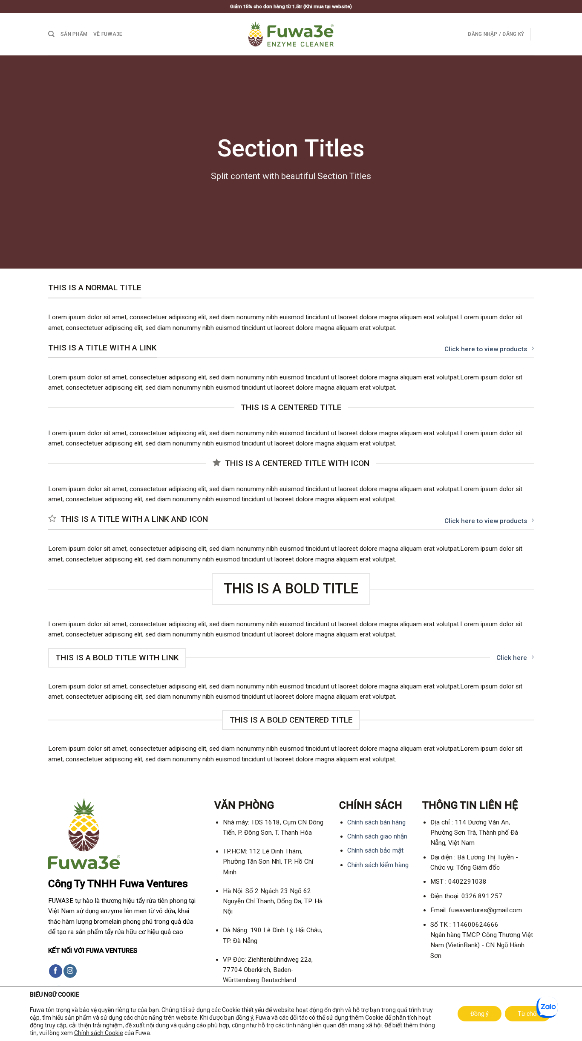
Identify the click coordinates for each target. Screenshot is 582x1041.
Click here (511, 658)
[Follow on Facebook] (55, 971)
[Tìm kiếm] (51, 34)
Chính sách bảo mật (375, 850)
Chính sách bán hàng (376, 822)
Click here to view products (485, 349)
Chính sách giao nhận (377, 836)
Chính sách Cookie (98, 1032)
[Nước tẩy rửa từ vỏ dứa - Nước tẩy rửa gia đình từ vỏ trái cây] (291, 33)
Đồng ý (479, 1013)
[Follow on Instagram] (70, 971)
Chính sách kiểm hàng (378, 865)
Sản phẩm (74, 34)
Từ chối (528, 1013)
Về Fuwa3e (107, 34)
